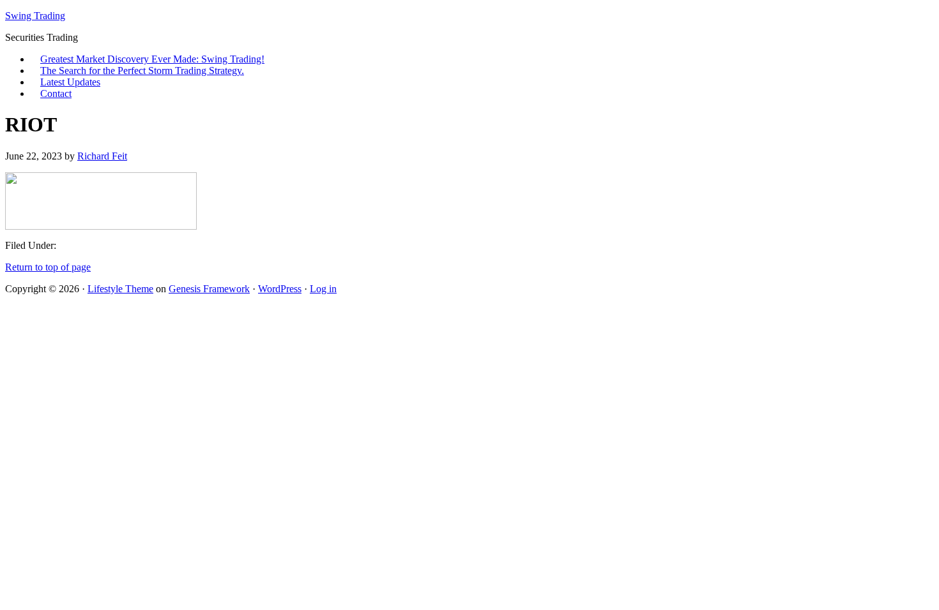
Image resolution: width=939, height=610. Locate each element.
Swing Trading (35, 15)
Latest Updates (70, 82)
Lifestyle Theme (120, 288)
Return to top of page (48, 267)
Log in (323, 288)
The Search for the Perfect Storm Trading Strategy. (142, 70)
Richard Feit (102, 156)
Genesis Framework (209, 288)
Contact (56, 93)
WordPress (280, 288)
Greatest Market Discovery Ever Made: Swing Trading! (152, 59)
